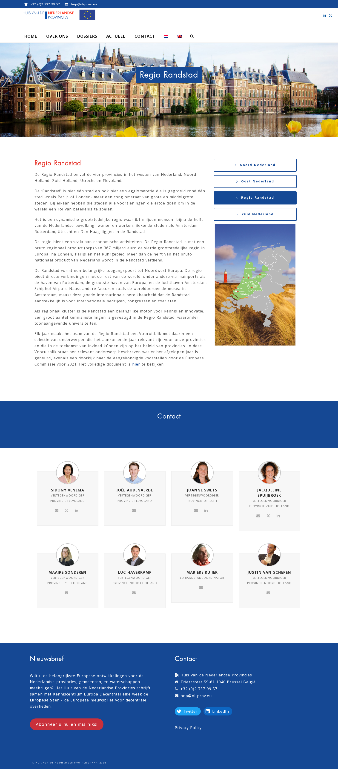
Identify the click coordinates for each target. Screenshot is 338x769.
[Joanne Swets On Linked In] (206, 510)
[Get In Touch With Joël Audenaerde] (134, 510)
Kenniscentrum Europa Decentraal (87, 694)
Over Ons (57, 36)
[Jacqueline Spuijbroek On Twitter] (268, 515)
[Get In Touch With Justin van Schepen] (268, 592)
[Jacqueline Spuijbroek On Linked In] (278, 515)
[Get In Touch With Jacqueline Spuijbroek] (258, 515)
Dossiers (87, 36)
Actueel (115, 36)
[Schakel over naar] (166, 36)
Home (30, 36)
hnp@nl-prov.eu (84, 4)
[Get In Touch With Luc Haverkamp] (134, 592)
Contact (145, 36)
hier (136, 364)
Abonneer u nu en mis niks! (66, 724)
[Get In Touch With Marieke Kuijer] (201, 587)
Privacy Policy (188, 727)
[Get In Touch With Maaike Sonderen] (66, 592)
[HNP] (60, 15)
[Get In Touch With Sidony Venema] (56, 510)
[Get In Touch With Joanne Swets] (196, 510)
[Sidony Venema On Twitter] (66, 510)
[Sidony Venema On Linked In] (76, 510)
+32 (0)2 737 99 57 (45, 4)
